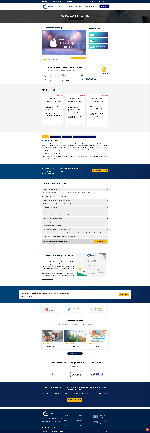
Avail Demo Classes (101, 170)
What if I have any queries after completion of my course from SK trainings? (61, 203)
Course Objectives (55, 136)
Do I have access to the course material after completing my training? (59, 214)
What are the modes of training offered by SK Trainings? (56, 229)
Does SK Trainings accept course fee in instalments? (55, 222)
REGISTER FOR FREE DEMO (79, 58)
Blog (66, 420)
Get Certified (47, 280)
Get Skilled (124, 294)
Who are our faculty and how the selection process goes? (56, 200)
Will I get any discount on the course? (51, 211)
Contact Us (94, 6)
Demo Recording (78, 136)
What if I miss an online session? (50, 189)
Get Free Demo (104, 6)
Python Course (102, 415)
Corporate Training (84, 6)
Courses (65, 6)
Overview (45, 136)
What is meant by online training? (51, 207)
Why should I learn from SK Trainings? (52, 225)
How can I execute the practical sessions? (53, 218)
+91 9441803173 (47, 1)
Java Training (79, 418)
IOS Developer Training (75, 15)
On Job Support (72, 6)
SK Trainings (103, 417)
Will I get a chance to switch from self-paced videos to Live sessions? (59, 236)
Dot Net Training (75, 346)
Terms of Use (96, 431)
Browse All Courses (75, 353)
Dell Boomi (52, 346)
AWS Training (79, 415)
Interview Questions (90, 136)
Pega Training (79, 420)
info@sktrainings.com (58, 1)
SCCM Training (98, 346)
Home (60, 6)
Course (73, 19)
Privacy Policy (104, 431)
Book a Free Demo (75, 400)
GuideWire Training (80, 422)
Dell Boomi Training (80, 425)
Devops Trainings (102, 421)
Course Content (67, 136)
